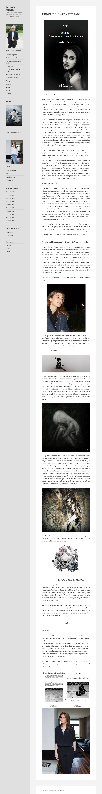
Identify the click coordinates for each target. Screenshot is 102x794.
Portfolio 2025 (10, 195)
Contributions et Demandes (14, 58)
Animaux (8, 245)
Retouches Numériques (13, 74)
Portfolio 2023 (10, 201)
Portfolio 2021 (10, 208)
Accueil (8, 90)
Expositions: (9, 66)
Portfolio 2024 (10, 198)
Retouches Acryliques (12, 78)
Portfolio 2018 (10, 217)
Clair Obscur (10, 232)
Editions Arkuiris (11, 171)
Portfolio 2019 (10, 214)
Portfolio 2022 (10, 205)
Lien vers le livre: (49, 94)
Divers (8, 251)
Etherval (8, 174)
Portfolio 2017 (10, 221)
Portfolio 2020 (10, 211)
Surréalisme (9, 235)
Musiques (9, 87)
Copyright (9, 93)
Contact (8, 84)
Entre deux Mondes (12, 8)
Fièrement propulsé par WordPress (53, 790)
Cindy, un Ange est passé (13, 132)
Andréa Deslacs (10, 177)
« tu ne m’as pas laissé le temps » (66, 125)
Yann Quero (9, 180)
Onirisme (9, 239)
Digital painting (10, 242)
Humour (8, 248)
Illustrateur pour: (11, 55)
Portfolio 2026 (10, 192)
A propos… (9, 81)
